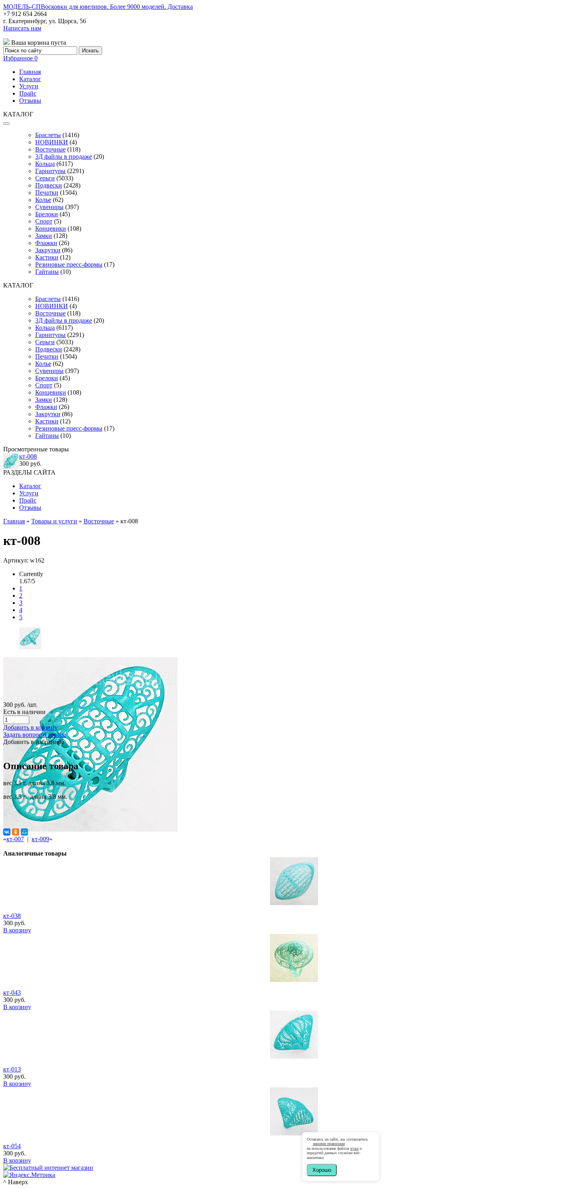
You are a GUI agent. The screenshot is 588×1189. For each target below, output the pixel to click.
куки (354, 1148)
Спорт (43, 221)
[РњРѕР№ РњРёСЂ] (24, 832)
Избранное (20, 58)
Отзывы (30, 100)
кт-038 (12, 915)
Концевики (50, 228)
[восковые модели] (30, 647)
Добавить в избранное (33, 741)
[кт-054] (294, 1133)
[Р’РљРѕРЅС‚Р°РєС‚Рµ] (6, 832)
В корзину (17, 930)
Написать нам (22, 28)
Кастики (46, 257)
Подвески (48, 185)
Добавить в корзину (30, 727)
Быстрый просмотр (294, 914)
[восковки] (90, 829)
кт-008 (28, 456)
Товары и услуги (54, 521)
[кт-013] (294, 1056)
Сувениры (49, 206)
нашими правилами (329, 1143)
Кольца (45, 163)
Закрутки (47, 250)
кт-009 (40, 839)
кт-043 (12, 992)
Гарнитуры (50, 171)
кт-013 (12, 1069)
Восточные (50, 149)
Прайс (27, 93)
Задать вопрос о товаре (34, 734)
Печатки (46, 192)
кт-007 (15, 839)
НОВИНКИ (51, 142)
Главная (30, 71)
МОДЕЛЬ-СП (98, 6)
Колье (43, 199)
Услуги (28, 86)
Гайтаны (47, 271)
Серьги (45, 178)
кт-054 (12, 1146)
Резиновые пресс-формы (68, 264)
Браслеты (48, 135)
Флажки (46, 242)
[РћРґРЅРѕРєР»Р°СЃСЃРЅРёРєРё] (15, 832)
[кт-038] (294, 903)
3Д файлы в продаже (63, 156)
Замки (43, 235)
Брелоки (46, 214)
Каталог (30, 79)
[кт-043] (294, 979)
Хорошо (321, 1170)
